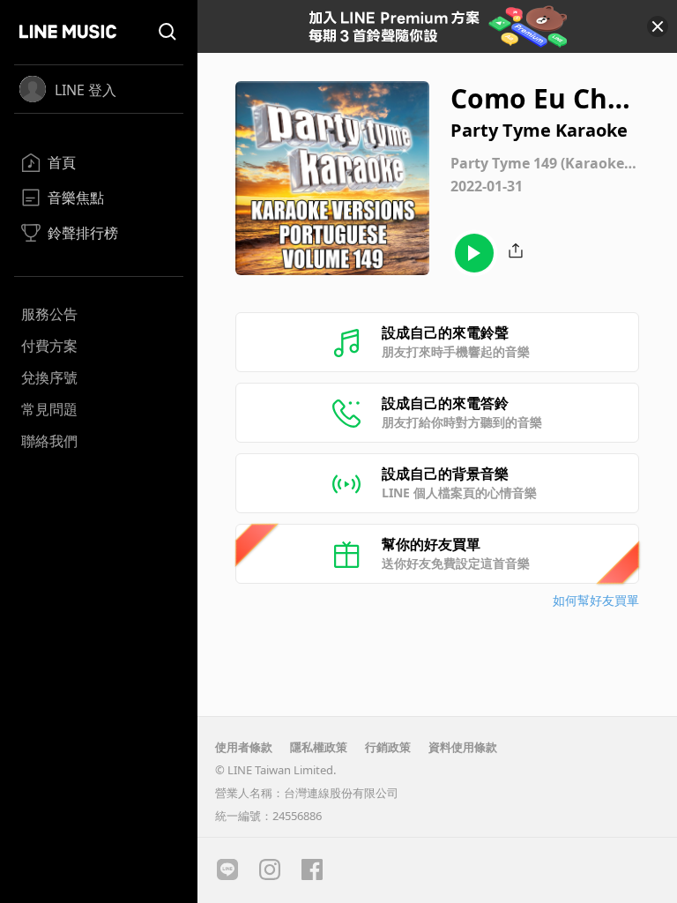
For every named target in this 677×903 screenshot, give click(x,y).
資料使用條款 (462, 747)
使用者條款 (243, 747)
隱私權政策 (318, 747)
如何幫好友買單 (596, 600)
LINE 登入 (85, 90)
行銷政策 (388, 747)
